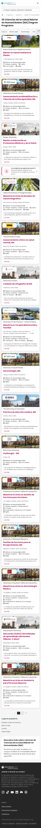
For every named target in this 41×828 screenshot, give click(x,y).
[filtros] (37, 31)
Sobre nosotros (6, 806)
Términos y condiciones (8, 823)
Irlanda (4, 728)
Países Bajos (6, 731)
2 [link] (22, 713)
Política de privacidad (22, 823)
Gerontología (25, 32)
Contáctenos (5, 814)
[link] (26, 713)
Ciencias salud (13, 32)
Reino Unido (6, 725)
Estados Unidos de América (11, 722)
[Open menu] (37, 3)
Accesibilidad (32, 823)
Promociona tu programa (9, 810)
